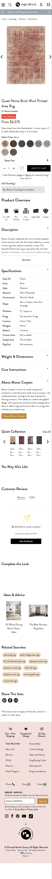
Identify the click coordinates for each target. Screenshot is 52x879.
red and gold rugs (31, 674)
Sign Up (42, 801)
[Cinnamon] (13, 143)
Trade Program (12, 771)
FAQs (8, 760)
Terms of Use (33, 809)
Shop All (47, 431)
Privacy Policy (20, 809)
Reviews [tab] (21, 497)
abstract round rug (12, 668)
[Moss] (30, 143)
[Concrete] (38, 143)
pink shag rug (10, 655)
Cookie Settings (36, 749)
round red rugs (10, 681)
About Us (10, 749)
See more (26, 259)
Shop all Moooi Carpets (14, 416)
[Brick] (5, 143)
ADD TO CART (39, 168)
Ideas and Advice (37, 754)
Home (4, 19)
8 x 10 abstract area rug (14, 661)
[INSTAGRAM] (6, 816)
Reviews (9, 754)
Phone (9, 784)
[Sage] (47, 143)
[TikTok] (31, 816)
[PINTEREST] (17, 816)
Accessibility (34, 743)
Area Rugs (13, 19)
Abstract (22, 19)
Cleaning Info (35, 766)
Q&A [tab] (32, 497)
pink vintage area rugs (30, 655)
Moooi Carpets (11, 111)
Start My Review (26, 541)
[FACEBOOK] (12, 816)
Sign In (28, 175)
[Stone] (13, 152)
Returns (9, 766)
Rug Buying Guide (37, 760)
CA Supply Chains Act (37, 850)
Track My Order (13, 743)
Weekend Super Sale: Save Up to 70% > (26, 12)
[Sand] (5, 152)
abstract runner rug (38, 661)
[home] (26, 6)
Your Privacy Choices (27, 854)
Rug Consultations (37, 771)
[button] (48, 4)
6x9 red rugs (30, 668)
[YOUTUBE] (24, 816)
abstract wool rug (11, 674)
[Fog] (21, 143)
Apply (19, 175)
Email (40, 784)
